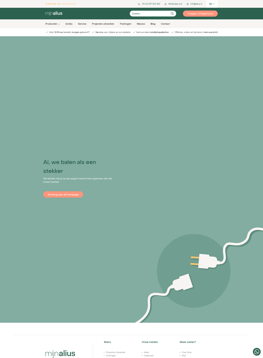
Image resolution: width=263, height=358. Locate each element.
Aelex (146, 352)
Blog (152, 23)
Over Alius (187, 352)
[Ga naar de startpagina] (86, 13)
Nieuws (141, 23)
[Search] (172, 13)
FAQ (184, 355)
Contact (165, 23)
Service (82, 23)
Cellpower (149, 355)
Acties (68, 23)
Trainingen (125, 23)
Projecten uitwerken (103, 23)
